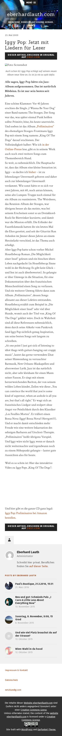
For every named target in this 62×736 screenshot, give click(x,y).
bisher (32, 172)
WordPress (27, 729)
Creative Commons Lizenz (34, 710)
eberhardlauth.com (31, 14)
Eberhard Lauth (28, 552)
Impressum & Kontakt (16, 670)
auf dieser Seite (38, 566)
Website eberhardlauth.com (38, 703)
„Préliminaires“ (45, 126)
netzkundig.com (13, 690)
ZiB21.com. (33, 57)
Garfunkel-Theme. (47, 729)
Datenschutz (11, 680)
